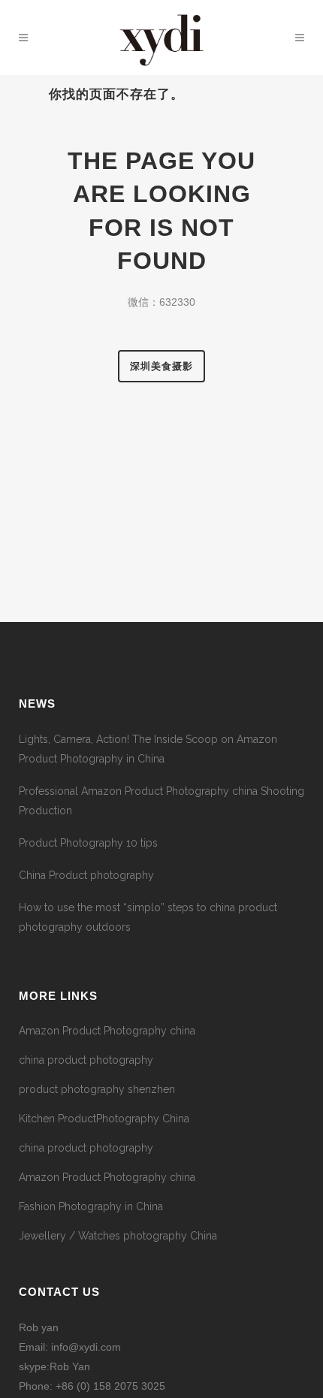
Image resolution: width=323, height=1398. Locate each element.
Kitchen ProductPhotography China (104, 1119)
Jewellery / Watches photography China (118, 1236)
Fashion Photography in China (91, 1206)
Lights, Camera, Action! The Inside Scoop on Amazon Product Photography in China (148, 749)
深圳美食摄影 (161, 366)
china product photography (86, 1060)
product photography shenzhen (97, 1089)
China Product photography (86, 875)
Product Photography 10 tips (88, 843)
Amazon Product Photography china (107, 1031)
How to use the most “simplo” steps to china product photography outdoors (148, 917)
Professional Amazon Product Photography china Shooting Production (161, 801)
